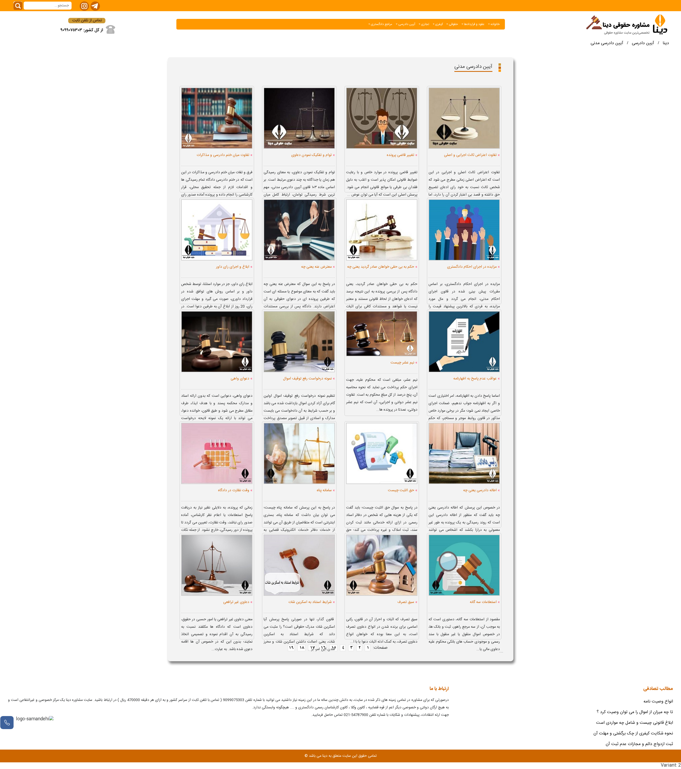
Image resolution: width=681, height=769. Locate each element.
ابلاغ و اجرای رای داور (234, 266)
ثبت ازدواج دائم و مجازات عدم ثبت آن (639, 744)
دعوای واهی (241, 378)
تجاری (424, 24)
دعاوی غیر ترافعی (237, 602)
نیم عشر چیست (404, 362)
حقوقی (453, 24)
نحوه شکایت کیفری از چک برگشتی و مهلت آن (633, 733)
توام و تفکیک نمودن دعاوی (313, 155)
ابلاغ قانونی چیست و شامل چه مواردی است (634, 722)
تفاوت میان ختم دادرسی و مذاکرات (224, 155)
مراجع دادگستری (381, 24)
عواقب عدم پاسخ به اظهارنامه (476, 378)
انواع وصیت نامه (658, 701)
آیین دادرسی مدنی (607, 43)
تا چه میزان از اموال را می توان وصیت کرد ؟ (635, 712)
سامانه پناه (326, 490)
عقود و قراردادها (473, 24)
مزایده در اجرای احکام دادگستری (473, 266)
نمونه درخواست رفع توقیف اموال (309, 378)
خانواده (495, 24)
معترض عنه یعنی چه (318, 266)
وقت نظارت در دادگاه (235, 490)
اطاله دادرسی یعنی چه (481, 490)
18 (301, 648)
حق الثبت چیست (402, 490)
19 (291, 648)
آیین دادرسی (406, 24)
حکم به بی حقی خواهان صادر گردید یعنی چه (382, 266)
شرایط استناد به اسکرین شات (311, 602)
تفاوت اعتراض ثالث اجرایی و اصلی (472, 155)
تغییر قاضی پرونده (402, 155)
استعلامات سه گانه (485, 602)
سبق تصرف (407, 602)
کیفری (438, 24)
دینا (666, 43)
